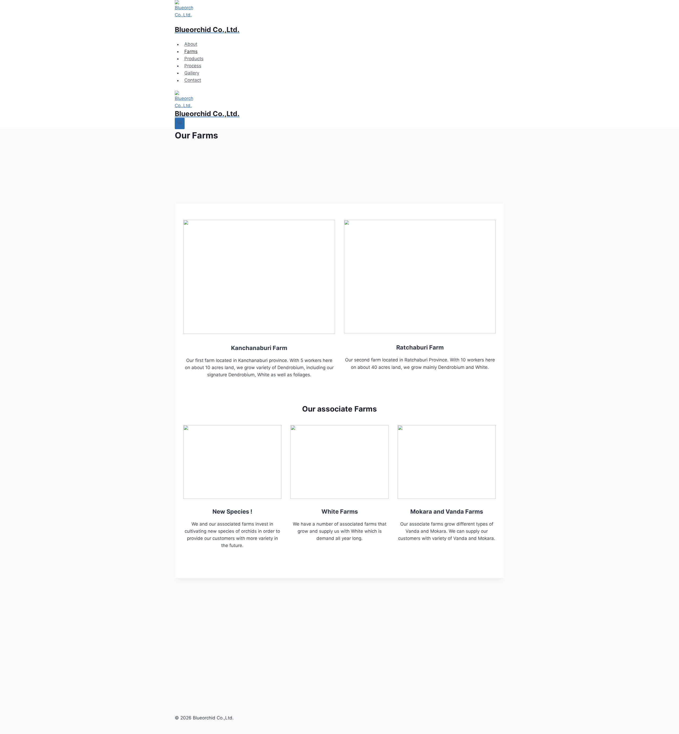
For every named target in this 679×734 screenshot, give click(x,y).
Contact (192, 80)
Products (193, 58)
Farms (191, 51)
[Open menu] (180, 123)
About (190, 44)
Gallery (191, 73)
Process (192, 65)
